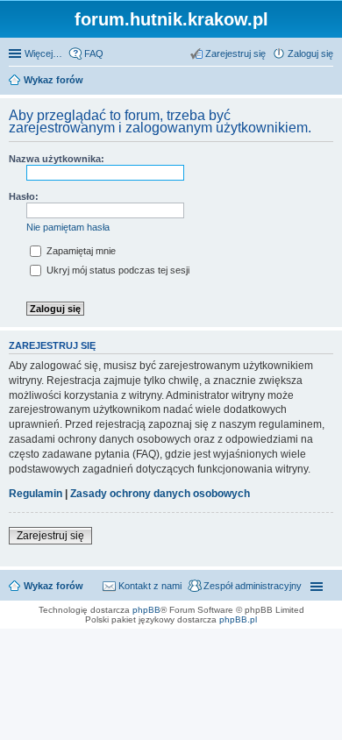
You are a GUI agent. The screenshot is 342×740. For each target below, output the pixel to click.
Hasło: (24, 196)
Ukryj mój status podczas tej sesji (116, 270)
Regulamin (35, 493)
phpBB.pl (238, 619)
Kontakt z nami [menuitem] (150, 585)
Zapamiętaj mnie (80, 250)
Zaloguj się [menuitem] (310, 53)
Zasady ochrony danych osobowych (160, 493)
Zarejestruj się (50, 536)
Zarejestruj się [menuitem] (235, 53)
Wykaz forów (53, 585)
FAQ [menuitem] (93, 53)
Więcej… (43, 53)
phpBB (146, 610)
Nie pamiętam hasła (68, 227)
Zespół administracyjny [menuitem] (252, 585)
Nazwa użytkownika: (56, 158)
